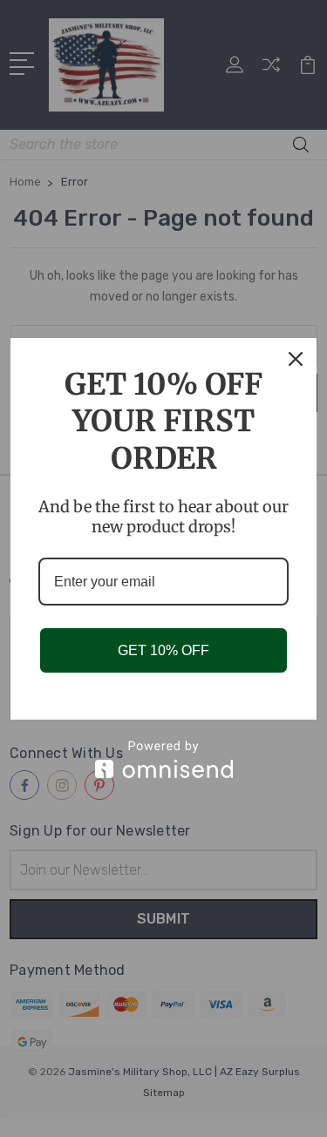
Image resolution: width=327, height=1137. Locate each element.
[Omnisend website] (163, 759)
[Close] (296, 359)
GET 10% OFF (163, 650)
